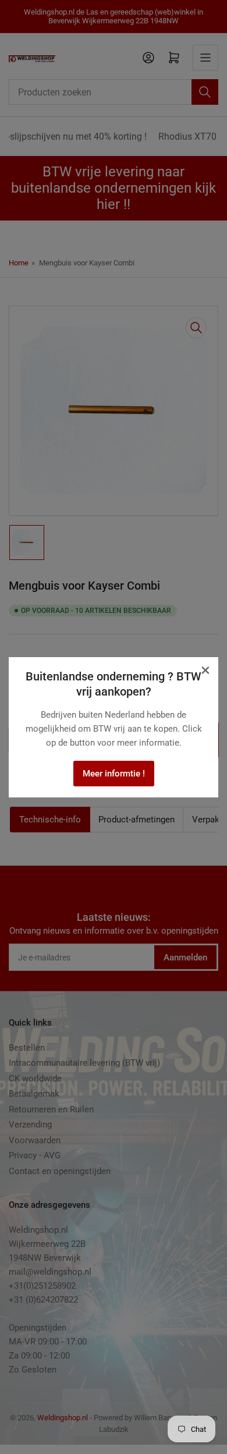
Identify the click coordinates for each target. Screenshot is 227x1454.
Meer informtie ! (114, 773)
